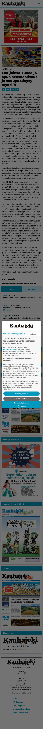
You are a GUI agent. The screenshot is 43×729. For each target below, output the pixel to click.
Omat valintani (21, 399)
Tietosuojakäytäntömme (21, 403)
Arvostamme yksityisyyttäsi (14, 334)
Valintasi (33, 334)
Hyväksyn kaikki (21, 394)
